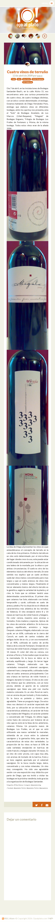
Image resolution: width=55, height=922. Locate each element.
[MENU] (51, 3)
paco (39, 75)
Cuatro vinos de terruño (27, 72)
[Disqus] (27, 861)
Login (50, 918)
